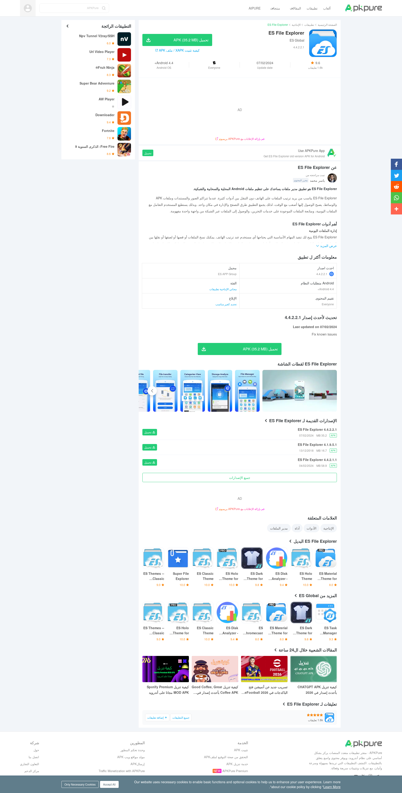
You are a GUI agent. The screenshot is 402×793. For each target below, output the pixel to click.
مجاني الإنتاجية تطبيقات (223, 289)
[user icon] (28, 8)
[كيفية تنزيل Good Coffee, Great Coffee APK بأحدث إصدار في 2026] (215, 669)
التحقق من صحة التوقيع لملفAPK (226, 757)
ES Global (297, 40)
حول (36, 750)
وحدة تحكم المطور (133, 750)
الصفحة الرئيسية (327, 24)
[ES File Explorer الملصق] (247, 391)
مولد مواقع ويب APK (131, 757)
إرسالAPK (138, 764)
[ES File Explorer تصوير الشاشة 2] (192, 391)
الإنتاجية (296, 24)
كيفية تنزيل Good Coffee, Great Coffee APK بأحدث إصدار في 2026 (215, 689)
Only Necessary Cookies (80, 784)
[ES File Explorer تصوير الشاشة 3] (165, 391)
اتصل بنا (34, 757)
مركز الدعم (31, 771)
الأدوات (311, 528)
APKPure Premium (235, 771)
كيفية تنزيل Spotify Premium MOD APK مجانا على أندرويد (168, 689)
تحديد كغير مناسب (226, 304)
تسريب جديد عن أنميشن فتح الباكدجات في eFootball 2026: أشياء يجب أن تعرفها (266, 689)
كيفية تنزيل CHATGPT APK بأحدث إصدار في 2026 (317, 689)
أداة (297, 528)
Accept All (109, 784)
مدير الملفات (279, 528)
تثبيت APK (241, 750)
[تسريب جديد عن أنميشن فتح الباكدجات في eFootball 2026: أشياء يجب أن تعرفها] (264, 669)
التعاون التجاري (29, 764)
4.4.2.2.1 (321, 274)
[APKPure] (363, 8)
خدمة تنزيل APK (237, 764)
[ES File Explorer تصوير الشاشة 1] (220, 391)
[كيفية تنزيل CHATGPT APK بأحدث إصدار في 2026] (313, 669)
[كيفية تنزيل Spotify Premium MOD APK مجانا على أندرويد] (165, 669)
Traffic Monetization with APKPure (122, 771)
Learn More (332, 786)
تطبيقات (309, 24)
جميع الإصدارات (239, 477)
